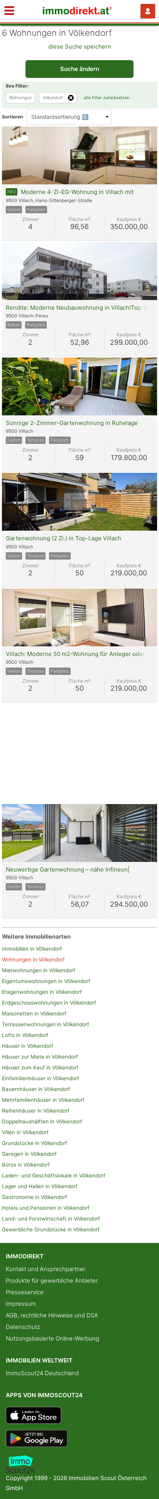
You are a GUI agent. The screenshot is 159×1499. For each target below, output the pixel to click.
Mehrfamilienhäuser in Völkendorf (43, 1100)
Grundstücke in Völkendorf (34, 1143)
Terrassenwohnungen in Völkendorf (45, 1024)
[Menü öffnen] (9, 11)
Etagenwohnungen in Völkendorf (42, 992)
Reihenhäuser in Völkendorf (35, 1111)
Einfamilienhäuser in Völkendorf (40, 1078)
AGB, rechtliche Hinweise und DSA (52, 1315)
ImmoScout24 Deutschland (42, 1373)
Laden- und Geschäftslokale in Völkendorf (53, 1175)
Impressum (21, 1303)
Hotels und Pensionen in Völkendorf (46, 1208)
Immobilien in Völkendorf (32, 949)
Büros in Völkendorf (26, 1165)
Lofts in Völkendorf (25, 1035)
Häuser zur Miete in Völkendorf (40, 1057)
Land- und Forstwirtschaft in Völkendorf (51, 1219)
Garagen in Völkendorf (29, 1154)
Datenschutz (23, 1326)
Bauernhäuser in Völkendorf (36, 1089)
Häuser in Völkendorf (27, 1046)
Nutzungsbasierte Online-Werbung (52, 1338)
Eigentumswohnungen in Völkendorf (46, 981)
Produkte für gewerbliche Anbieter (52, 1280)
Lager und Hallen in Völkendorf (40, 1186)
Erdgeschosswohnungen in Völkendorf (49, 1003)
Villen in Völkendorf (25, 1132)
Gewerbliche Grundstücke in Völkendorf (51, 1229)
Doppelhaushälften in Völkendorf (42, 1121)
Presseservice (25, 1292)
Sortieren (12, 117)
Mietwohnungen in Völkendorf (38, 970)
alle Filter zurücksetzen (106, 97)
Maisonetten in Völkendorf (34, 1013)
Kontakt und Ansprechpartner (45, 1269)
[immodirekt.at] (77, 12)
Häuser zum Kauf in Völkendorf (40, 1067)
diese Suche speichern (79, 46)
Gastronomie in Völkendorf (34, 1197)
